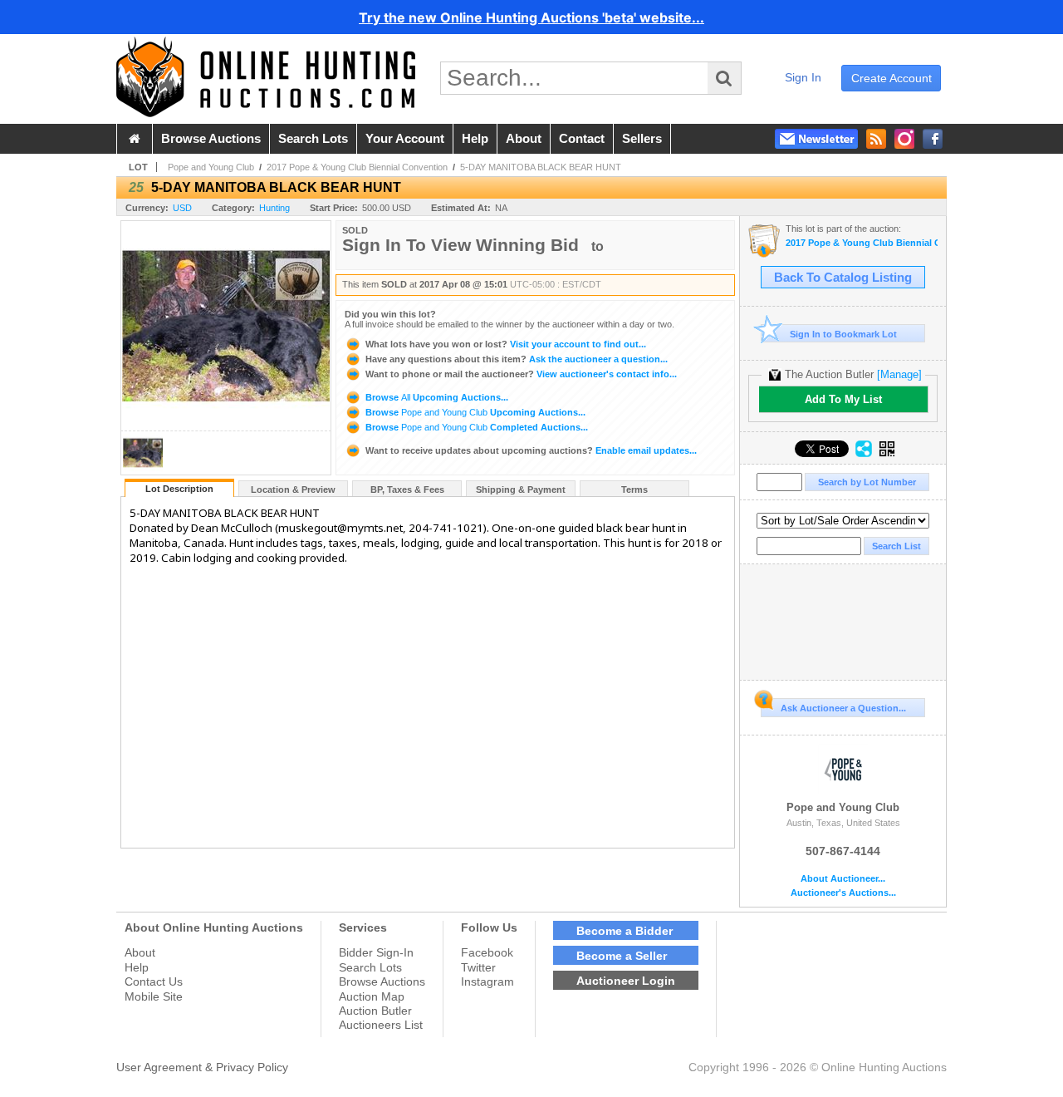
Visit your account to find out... (505, 344)
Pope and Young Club (211, 167)
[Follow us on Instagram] (904, 139)
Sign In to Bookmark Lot (843, 334)
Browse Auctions (382, 981)
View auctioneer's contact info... (521, 374)
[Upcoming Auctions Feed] (876, 139)
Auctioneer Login (625, 980)
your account (404, 138)
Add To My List (843, 399)
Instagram (487, 981)
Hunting (274, 208)
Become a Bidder (624, 930)
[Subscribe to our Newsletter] (816, 139)
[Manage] (899, 374)
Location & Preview (293, 489)
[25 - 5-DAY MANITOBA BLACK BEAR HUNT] (143, 470)
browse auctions (211, 138)
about (523, 138)
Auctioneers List (381, 1024)
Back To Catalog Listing (843, 277)
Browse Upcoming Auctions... (435, 397)
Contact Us (154, 981)
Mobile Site (154, 996)
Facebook (487, 952)
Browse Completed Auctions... (475, 427)
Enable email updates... (531, 450)
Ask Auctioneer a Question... (843, 708)
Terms (634, 489)
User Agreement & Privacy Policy (202, 1067)
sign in (803, 77)
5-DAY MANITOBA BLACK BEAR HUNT (540, 167)
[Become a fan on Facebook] (933, 139)
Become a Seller (621, 955)
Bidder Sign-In (376, 952)
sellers (642, 138)
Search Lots (370, 967)
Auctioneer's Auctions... (843, 893)
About (140, 952)
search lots (313, 138)
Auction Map (371, 996)
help (475, 138)
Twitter (478, 967)
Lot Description (179, 489)
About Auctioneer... (843, 878)
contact (582, 138)
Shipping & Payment (521, 489)
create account (891, 78)
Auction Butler (375, 1010)
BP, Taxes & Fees (407, 489)
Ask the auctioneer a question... (516, 359)
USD (182, 208)
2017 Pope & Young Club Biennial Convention (357, 167)
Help (137, 967)
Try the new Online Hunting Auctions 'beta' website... (531, 17)
